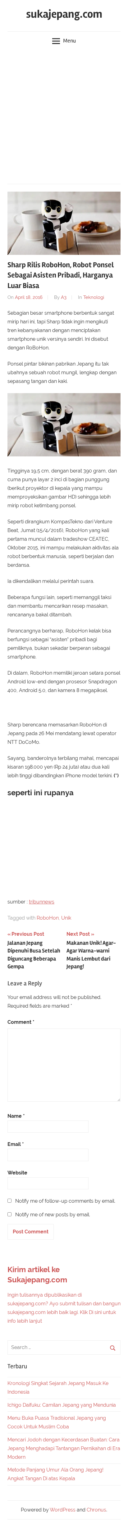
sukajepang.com (64, 14)
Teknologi (93, 297)
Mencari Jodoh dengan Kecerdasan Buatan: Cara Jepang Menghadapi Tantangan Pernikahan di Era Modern (63, 1448)
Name (16, 1116)
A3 (63, 297)
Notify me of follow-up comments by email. (65, 1201)
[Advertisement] (64, 117)
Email (15, 1144)
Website (17, 1173)
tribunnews (41, 902)
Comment (20, 1022)
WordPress (62, 1510)
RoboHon (48, 918)
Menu (69, 40)
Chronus (96, 1510)
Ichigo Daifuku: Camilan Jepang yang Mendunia (61, 1405)
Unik (66, 918)
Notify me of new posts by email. (52, 1215)
